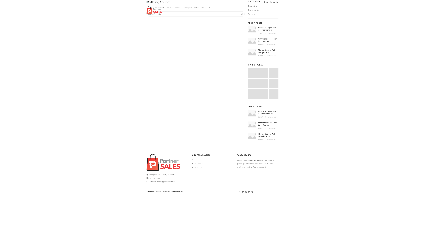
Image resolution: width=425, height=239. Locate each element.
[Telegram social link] (276, 2)
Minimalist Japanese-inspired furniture (267, 28)
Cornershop (196, 160)
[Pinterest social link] (270, 2)
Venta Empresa (197, 164)
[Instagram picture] (253, 73)
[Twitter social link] (267, 2)
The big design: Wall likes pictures (266, 51)
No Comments (271, 33)
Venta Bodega (197, 168)
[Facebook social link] (264, 2)
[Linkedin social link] (273, 2)
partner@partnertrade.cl (164, 2)
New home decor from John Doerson (267, 40)
